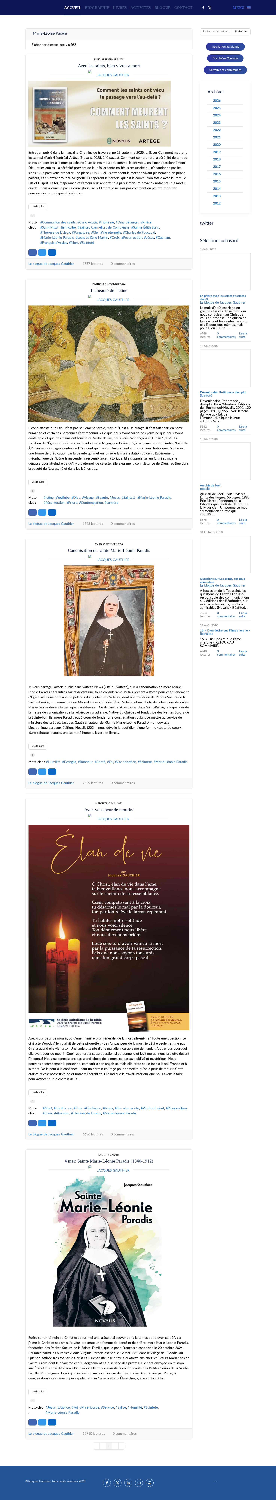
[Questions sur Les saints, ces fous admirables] (225, 554)
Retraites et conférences (225, 69)
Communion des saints (59, 222)
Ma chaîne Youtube (225, 58)
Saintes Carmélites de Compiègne (104, 227)
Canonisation (126, 762)
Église (122, 1407)
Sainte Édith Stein (146, 227)
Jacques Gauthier (113, 75)
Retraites (206, 634)
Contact (183, 7)
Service (108, 1407)
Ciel (96, 232)
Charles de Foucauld (140, 232)
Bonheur (86, 762)
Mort (74, 243)
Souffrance (64, 1108)
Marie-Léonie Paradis (58, 237)
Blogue (162, 7)
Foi (111, 762)
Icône (49, 497)
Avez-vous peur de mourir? (109, 809)
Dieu (76, 497)
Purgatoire (81, 232)
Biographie (97, 7)
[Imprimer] (150, 1483)
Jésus (150, 237)
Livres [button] (120, 7)
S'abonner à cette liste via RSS (54, 45)
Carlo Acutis (88, 222)
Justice (64, 1407)
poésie (205, 489)
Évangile (70, 762)
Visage (89, 497)
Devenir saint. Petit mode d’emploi (223, 392)
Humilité (54, 762)
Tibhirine (107, 222)
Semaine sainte (128, 1108)
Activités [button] (140, 7)
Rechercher (241, 31)
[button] (242, 7)
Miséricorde (90, 1407)
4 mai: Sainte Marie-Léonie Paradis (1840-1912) (109, 1161)
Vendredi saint (153, 1108)
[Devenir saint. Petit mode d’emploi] (225, 368)
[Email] (139, 1483)
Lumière (112, 503)
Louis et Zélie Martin (92, 237)
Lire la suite (38, 206)
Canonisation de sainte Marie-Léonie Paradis (109, 550)
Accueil (72, 7)
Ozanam (164, 237)
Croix (116, 237)
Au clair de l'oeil (210, 485)
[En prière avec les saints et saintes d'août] (225, 271)
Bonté (100, 762)
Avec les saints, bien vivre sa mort (109, 65)
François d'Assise (54, 243)
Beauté (102, 497)
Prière (147, 222)
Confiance (93, 1108)
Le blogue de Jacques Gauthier (51, 264)
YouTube (63, 497)
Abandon (62, 1113)
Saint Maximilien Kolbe (59, 227)
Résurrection (132, 237)
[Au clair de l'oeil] (225, 461)
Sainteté (88, 243)
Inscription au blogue (225, 46)
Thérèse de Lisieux (56, 232)
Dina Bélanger (128, 222)
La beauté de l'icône (109, 290)
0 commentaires (123, 264)
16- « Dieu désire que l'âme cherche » (225, 630)
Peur (79, 1108)
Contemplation (92, 503)
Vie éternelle (111, 232)
